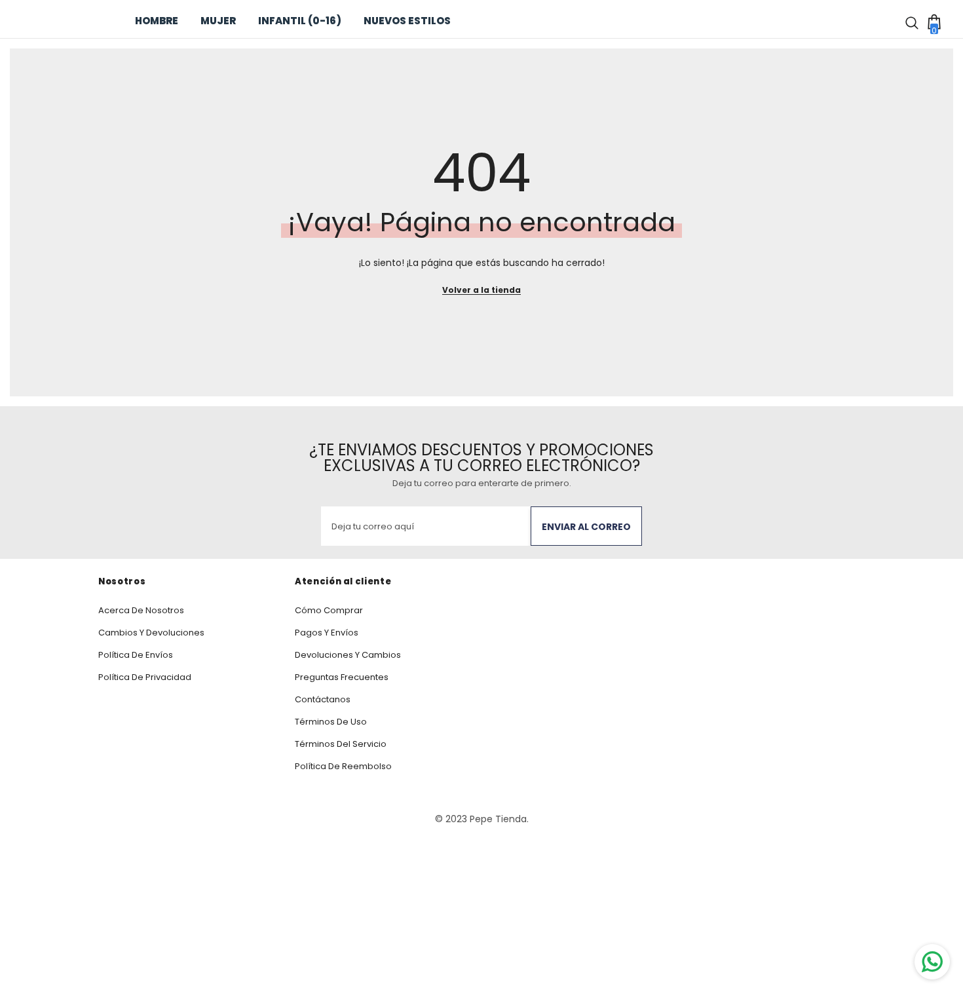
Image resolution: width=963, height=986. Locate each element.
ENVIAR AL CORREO (586, 526)
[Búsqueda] (913, 21)
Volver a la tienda (481, 289)
